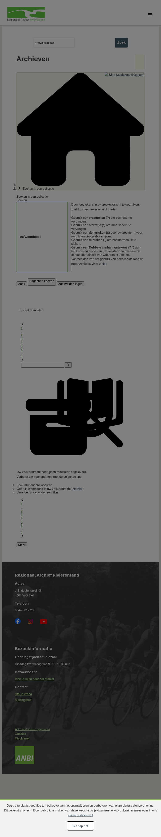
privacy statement (80, 815)
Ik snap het (80, 826)
